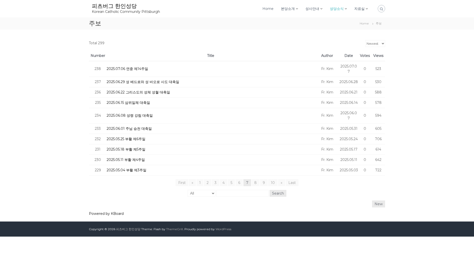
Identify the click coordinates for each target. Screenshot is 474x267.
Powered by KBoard (106, 213)
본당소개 (288, 8)
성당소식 (337, 8)
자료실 (359, 8)
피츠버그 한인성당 (114, 6)
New (379, 204)
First (182, 182)
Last (292, 182)
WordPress (223, 229)
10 (273, 182)
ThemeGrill (174, 229)
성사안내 (312, 8)
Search (278, 193)
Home (268, 8)
